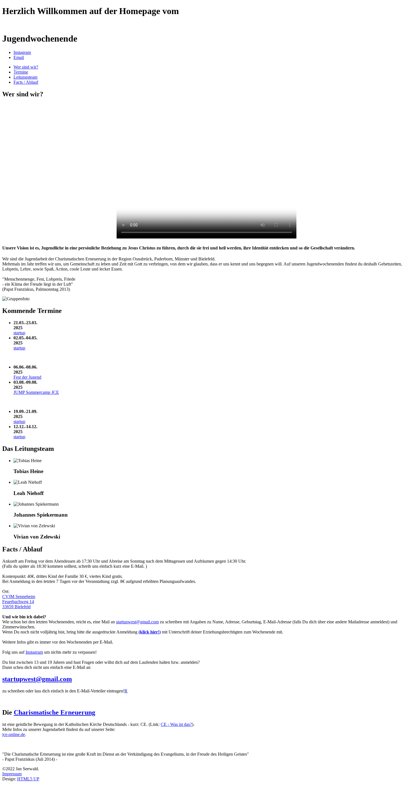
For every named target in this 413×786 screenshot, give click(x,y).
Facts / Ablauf (25, 82)
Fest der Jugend (27, 377)
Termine (20, 72)
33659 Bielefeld (16, 606)
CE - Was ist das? (176, 724)
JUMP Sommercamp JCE (36, 392)
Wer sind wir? (25, 67)
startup (19, 332)
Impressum (12, 773)
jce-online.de (13, 734)
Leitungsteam (25, 77)
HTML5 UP (28, 778)
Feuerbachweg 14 (18, 601)
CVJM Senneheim (18, 596)
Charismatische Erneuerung (54, 712)
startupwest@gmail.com (137, 621)
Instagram (34, 652)
